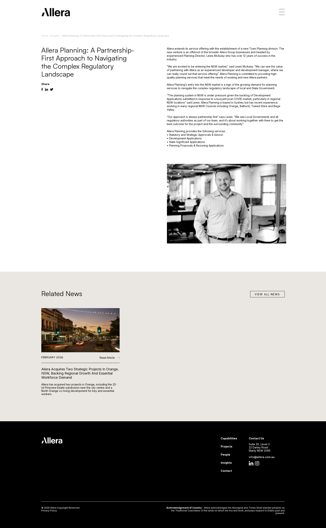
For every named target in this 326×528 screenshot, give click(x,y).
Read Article (107, 357)
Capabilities (229, 438)
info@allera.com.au (262, 457)
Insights (55, 35)
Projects (226, 446)
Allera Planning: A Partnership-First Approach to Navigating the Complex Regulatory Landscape (115, 35)
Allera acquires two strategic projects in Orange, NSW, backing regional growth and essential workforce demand (80, 373)
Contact (226, 470)
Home (44, 35)
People (225, 454)
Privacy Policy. (49, 510)
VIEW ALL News (267, 294)
